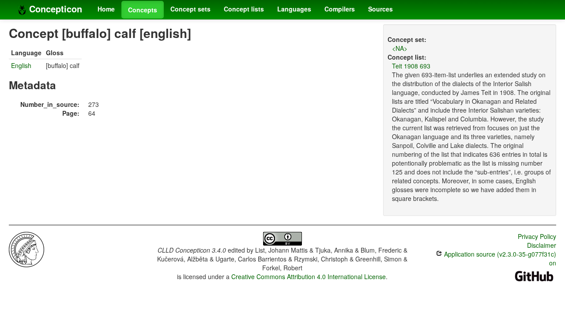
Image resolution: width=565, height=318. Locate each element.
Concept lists (244, 8)
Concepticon (54, 8)
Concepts (142, 9)
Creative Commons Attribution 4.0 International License (308, 276)
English (21, 65)
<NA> (399, 48)
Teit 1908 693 (411, 65)
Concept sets (190, 8)
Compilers (339, 8)
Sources (380, 8)
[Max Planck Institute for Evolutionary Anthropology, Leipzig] (26, 248)
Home (106, 8)
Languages (294, 8)
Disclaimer (541, 245)
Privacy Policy (537, 236)
